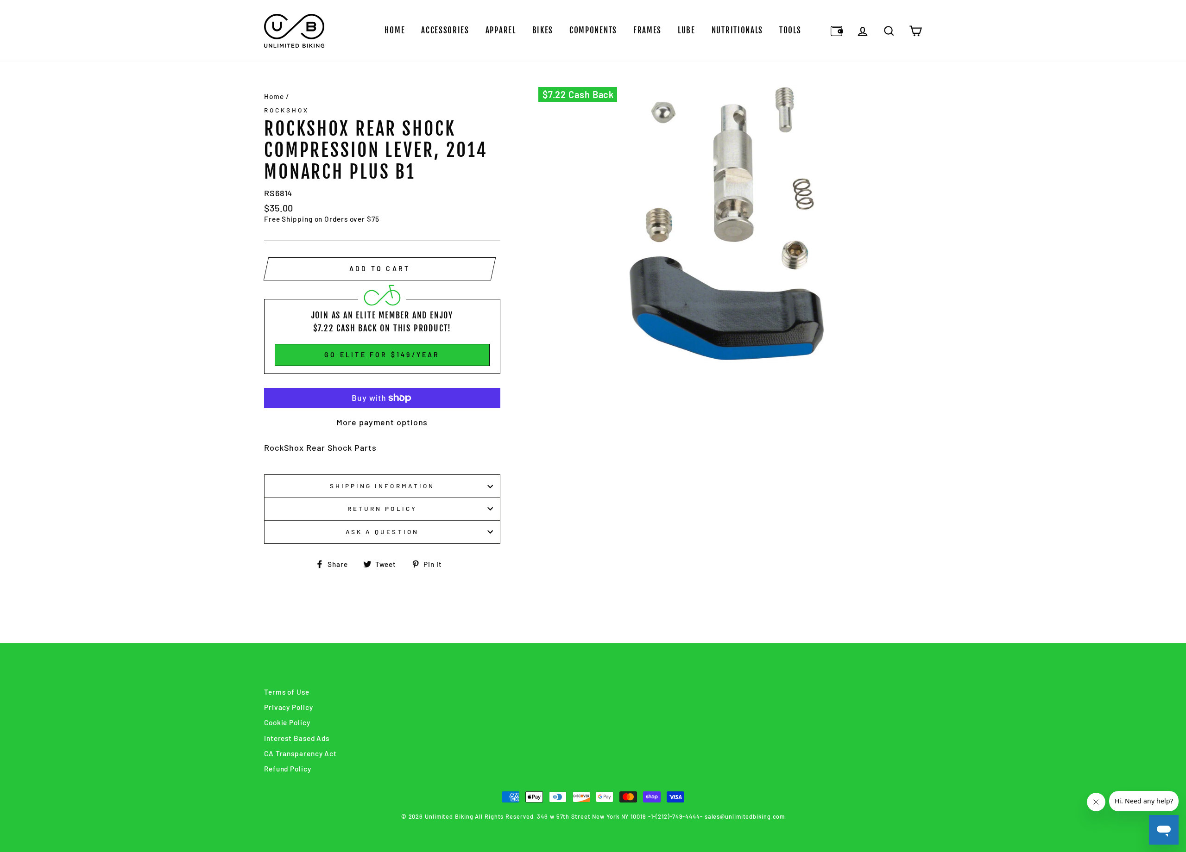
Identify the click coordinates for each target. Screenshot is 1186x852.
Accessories (445, 30)
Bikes (543, 30)
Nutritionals (737, 30)
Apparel (501, 30)
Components (593, 30)
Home (395, 30)
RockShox (286, 110)
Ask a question (382, 531)
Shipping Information (382, 486)
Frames (647, 30)
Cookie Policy (287, 722)
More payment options (382, 422)
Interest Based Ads (296, 738)
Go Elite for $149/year (382, 355)
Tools (790, 30)
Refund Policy (287, 769)
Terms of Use (286, 692)
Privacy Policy (288, 707)
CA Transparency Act (300, 753)
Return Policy (382, 508)
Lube (686, 30)
